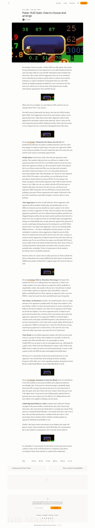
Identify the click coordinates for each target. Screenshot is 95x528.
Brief (55, 525)
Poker (38, 9)
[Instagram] (46, 518)
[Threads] (48, 518)
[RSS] (52, 518)
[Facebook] (42, 518)
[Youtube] (50, 518)
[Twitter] (44, 518)
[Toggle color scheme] (59, 525)
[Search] (78, 3)
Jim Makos (39, 525)
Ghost (50, 525)
